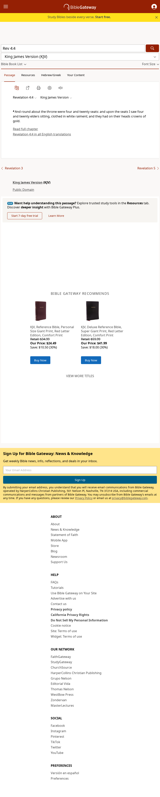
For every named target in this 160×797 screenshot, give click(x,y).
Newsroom (59, 556)
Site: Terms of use (64, 631)
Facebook (58, 725)
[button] (154, 6)
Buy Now (40, 360)
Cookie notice (61, 625)
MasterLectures (62, 705)
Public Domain (23, 189)
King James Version (28, 182)
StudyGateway (61, 662)
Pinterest (57, 736)
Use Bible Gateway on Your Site (74, 593)
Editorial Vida (60, 683)
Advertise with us (63, 598)
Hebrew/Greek (51, 75)
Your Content (75, 75)
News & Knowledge (65, 529)
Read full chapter (25, 129)
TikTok (55, 742)
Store (55, 546)
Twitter (56, 747)
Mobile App (59, 540)
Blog (54, 551)
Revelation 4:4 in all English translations (42, 134)
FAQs (54, 582)
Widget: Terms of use (66, 636)
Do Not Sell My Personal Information (79, 620)
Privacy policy (61, 609)
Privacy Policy (83, 498)
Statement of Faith (64, 535)
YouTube (57, 753)
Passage (9, 75)
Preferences (60, 778)
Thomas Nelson (62, 689)
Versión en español (65, 773)
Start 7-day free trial (24, 216)
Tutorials (57, 588)
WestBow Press (62, 694)
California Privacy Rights (70, 615)
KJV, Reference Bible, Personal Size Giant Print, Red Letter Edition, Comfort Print (52, 331)
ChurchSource (61, 667)
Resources (28, 75)
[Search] (152, 48)
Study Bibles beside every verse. (79, 17)
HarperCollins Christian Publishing (76, 673)
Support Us (59, 562)
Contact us (59, 604)
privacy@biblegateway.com (130, 498)
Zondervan (59, 700)
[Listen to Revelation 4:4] (60, 88)
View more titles (80, 376)
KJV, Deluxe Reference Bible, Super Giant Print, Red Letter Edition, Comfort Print (102, 331)
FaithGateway (61, 657)
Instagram (58, 731)
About (55, 524)
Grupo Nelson (61, 678)
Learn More (56, 216)
